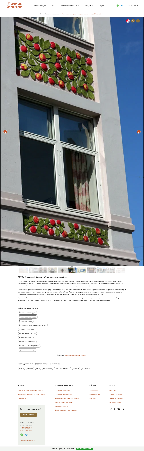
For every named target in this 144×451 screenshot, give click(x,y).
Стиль (21, 368)
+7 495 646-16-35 (131, 5)
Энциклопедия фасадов (63, 402)
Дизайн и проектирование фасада (30, 390)
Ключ (57, 368)
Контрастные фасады (27, 341)
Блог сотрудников (115, 394)
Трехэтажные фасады (27, 350)
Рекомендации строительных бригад (31, 394)
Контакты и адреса (116, 398)
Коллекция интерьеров (63, 394)
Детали (30, 368)
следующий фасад (139, 131)
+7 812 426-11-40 (26, 430)
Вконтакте (118, 409)
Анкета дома (93, 390)
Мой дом (88, 5)
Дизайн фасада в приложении (66, 410)
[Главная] (40, 14)
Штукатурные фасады (27, 333)
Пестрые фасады (25, 321)
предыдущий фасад (5, 131)
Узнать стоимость (84, 448)
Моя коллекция (94, 394)
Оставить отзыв (115, 402)
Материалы (47, 368)
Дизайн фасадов (40, 5)
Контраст (66, 368)
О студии (112, 390)
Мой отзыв (92, 398)
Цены (53, 5)
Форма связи (28, 415)
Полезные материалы (69, 5)
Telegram (123, 409)
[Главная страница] (14, 8)
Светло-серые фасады (27, 317)
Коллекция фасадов (62, 390)
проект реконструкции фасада (75, 355)
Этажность (86, 368)
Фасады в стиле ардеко (28, 313)
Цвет (38, 368)
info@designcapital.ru (27, 440)
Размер (76, 368)
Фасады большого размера (29, 346)
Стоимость (22, 398)
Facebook (115, 409)
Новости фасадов (61, 406)
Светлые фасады (25, 337)
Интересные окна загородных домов (32, 325)
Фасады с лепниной (26, 329)
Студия (101, 5)
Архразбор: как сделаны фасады (67, 398)
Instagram (110, 409)
